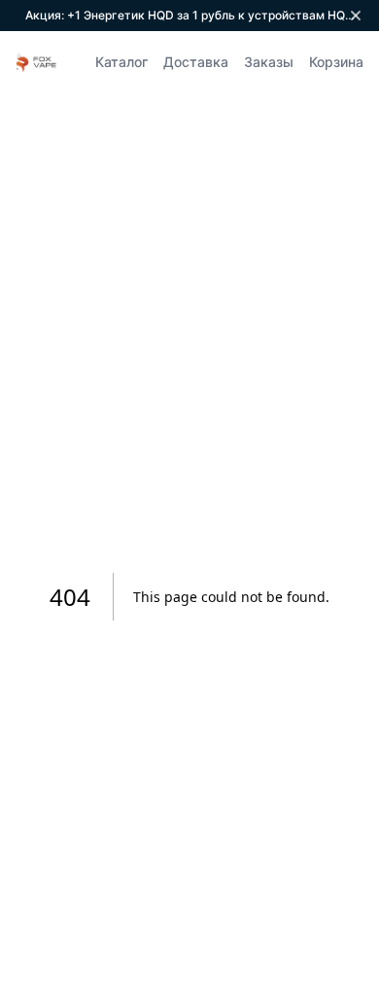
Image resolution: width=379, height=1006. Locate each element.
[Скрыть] (355, 15)
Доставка (195, 61)
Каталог (121, 61)
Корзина (336, 61)
